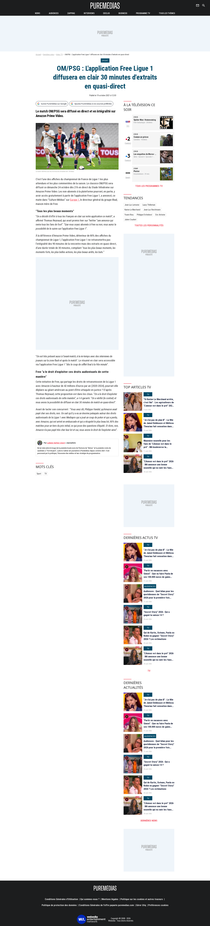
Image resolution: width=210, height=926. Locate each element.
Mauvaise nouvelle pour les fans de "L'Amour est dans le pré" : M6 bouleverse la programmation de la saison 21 (159, 445)
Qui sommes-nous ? (89, 899)
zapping (71, 13)
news (37, 13)
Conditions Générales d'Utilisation (61, 899)
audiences (53, 13)
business (123, 13)
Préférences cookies (158, 905)
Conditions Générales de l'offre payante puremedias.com (106, 905)
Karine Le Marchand (132, 210)
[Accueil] (105, 5)
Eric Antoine (160, 215)
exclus (106, 13)
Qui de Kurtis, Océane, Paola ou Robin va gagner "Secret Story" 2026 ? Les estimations (159, 635)
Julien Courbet (130, 219)
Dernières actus (48, 55)
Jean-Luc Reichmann (152, 210)
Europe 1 (74, 199)
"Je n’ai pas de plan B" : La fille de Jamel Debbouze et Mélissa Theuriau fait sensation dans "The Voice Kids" (159, 425)
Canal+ (127, 178)
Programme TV (143, 13)
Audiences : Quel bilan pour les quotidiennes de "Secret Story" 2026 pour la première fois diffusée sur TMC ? (159, 596)
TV (45, 473)
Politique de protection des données (59, 905)
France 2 (128, 143)
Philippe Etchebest (144, 215)
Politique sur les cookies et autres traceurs (142, 899)
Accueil (38, 55)
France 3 (128, 160)
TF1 (127, 126)
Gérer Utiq (141, 905)
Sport (39, 473)
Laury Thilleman (149, 205)
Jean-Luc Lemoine (132, 205)
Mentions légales (110, 899)
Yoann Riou (129, 215)
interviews (89, 13)
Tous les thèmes (167, 13)
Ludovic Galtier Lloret (56, 443)
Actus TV (59, 55)
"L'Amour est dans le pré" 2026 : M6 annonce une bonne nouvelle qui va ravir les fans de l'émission (158, 466)
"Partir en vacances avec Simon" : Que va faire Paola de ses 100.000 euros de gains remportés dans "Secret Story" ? (159, 577)
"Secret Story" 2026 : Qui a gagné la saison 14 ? (157, 613)
